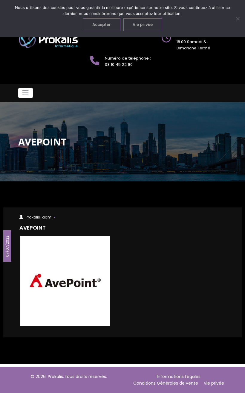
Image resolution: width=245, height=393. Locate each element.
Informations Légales (178, 377)
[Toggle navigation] (25, 93)
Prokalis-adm (38, 217)
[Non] (238, 19)
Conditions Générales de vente (165, 383)
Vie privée (214, 383)
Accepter (101, 25)
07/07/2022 (7, 246)
